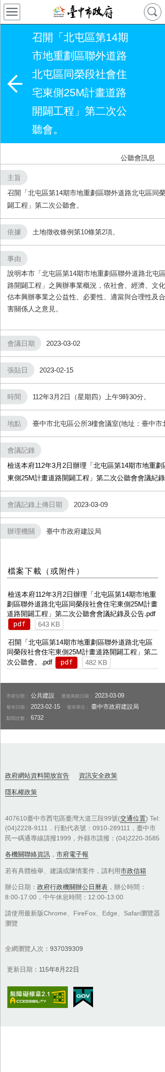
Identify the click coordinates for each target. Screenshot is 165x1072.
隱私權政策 (21, 792)
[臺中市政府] (83, 12)
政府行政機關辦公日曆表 (72, 887)
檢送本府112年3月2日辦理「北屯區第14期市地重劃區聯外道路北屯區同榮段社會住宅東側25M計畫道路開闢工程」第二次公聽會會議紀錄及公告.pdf (82, 604)
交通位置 (133, 818)
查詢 (152, 12)
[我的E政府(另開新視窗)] (83, 997)
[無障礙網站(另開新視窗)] (37, 997)
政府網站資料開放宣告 (37, 775)
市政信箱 (133, 870)
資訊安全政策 (98, 775)
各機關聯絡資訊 (27, 854)
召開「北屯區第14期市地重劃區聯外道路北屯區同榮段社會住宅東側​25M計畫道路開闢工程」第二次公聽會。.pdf (82, 652)
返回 (14, 83)
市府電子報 (72, 854)
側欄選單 (12, 12)
